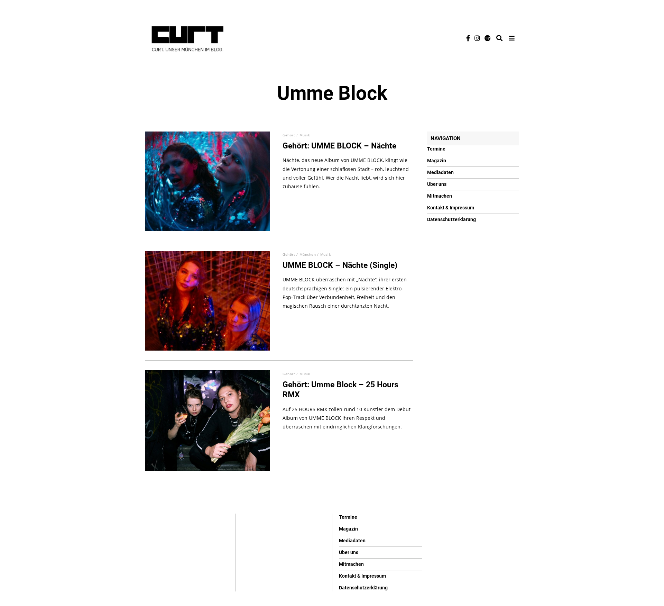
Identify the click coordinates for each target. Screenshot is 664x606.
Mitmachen (439, 196)
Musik (304, 135)
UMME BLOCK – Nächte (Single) (340, 265)
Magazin (436, 160)
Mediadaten (440, 172)
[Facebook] (468, 38)
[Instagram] (477, 38)
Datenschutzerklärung (451, 219)
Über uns (436, 184)
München (307, 254)
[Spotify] (487, 38)
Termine (436, 149)
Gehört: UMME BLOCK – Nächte (339, 146)
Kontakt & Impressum (450, 207)
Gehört (289, 135)
